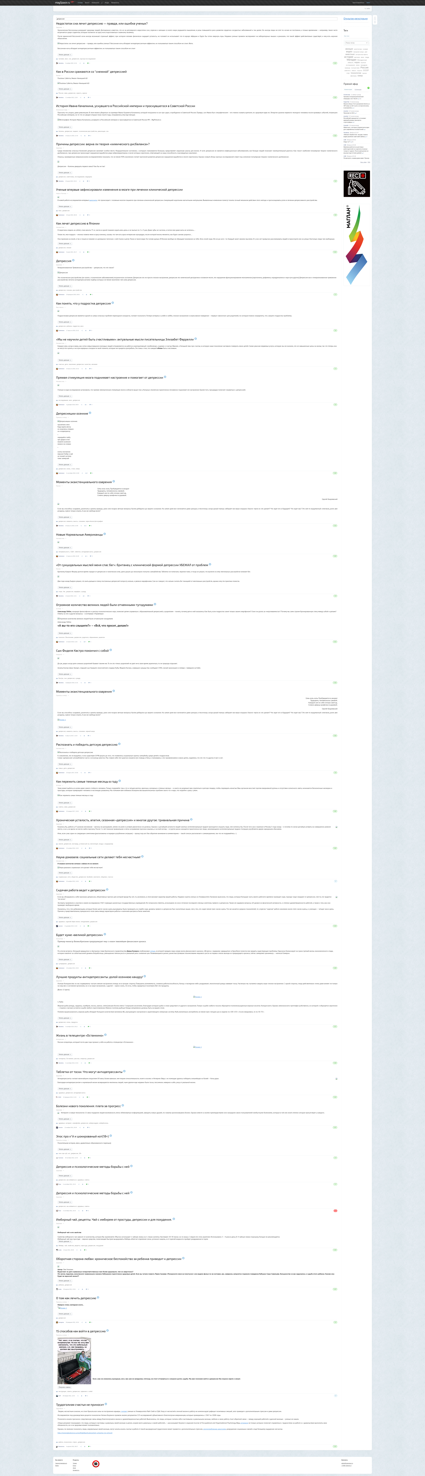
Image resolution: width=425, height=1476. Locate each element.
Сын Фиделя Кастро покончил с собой (82, 650)
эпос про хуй (63, 1153)
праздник (364, 65)
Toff (59, 1395)
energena (61, 1322)
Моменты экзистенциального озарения (84, 482)
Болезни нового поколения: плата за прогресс (88, 1106)
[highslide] (62, 719)
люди (367, 57)
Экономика (59, 939)
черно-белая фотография (94, 521)
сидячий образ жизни (73, 921)
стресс (74, 1442)
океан (358, 65)
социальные (63, 877)
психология (68, 1442)
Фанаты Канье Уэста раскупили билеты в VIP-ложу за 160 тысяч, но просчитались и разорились (357, 106)
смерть (354, 70)
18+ (80, 1153)
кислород (75, 844)
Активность (115, 3)
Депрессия (63, 261)
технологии (356, 73)
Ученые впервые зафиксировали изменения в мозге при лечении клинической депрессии (119, 189)
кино (362, 57)
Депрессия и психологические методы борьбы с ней (92, 1166)
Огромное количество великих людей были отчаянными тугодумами (104, 604)
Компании (95, 3)
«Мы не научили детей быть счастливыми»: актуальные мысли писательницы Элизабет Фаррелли (125, 339)
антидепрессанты (87, 552)
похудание (99, 1245)
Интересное (60, 1039)
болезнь (61, 131)
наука (357, 62)
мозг (66, 59)
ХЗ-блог (58, 609)
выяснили (93, 200)
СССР (366, 70)
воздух (101, 844)
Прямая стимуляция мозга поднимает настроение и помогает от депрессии (109, 377)
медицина (88, 177)
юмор (360, 76)
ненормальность (64, 552)
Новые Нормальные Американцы (79, 534)
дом (366, 52)
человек (61, 59)
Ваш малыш (60, 307)
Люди (107, 3)
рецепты (77, 1245)
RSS (369, 162)
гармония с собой (86, 1391)
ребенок (69, 326)
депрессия (75, 59)
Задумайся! (59, 1409)
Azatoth (346, 125)
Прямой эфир (351, 83)
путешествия (355, 68)
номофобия (76, 1123)
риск (81, 326)
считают (124, 1411)
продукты (74, 1022)
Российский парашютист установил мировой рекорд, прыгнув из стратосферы (355, 120)
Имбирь (61, 1245)
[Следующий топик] (375, 21)
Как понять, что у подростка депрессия (83, 303)
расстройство (77, 290)
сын (65, 678)
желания (94, 364)
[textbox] (356, 42)
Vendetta (346, 132)
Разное (58, 75)
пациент (75, 131)
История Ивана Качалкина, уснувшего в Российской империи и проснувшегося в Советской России (125, 106)
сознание (82, 521)
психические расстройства (88, 131)
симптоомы (70, 177)
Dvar (59, 1184)
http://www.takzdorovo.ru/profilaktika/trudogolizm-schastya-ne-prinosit (85, 1433)
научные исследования (88, 59)
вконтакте (97, 877)
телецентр (62, 1058)
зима (65, 93)
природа (347, 68)
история (348, 57)
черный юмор (90, 731)
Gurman (60, 1157)
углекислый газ (84, 844)
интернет (69, 1123)
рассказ (76, 1058)
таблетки (78, 552)
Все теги (346, 36)
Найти (368, 8)
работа (61, 1442)
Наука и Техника (61, 193)
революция (101, 131)
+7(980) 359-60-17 (346, 1465)
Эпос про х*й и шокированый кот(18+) (82, 1136)
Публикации (358, 89)
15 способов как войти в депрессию (81, 1331)
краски (84, 93)
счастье (61, 364)
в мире (365, 49)
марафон (77, 591)
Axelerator (347, 94)
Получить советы (64, 1387)
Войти (368, 2)
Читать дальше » (65, 54)
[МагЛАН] (357, 196)
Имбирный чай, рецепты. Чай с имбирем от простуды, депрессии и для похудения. (114, 1219)
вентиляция (94, 844)
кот (69, 1153)
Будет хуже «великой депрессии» (79, 934)
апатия (61, 844)
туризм (364, 73)
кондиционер (108, 844)
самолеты (347, 70)
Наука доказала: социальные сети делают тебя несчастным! (98, 857)
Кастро (61, 678)
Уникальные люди (61, 110)
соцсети (359, 70)
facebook (90, 877)
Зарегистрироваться (358, 2)
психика (69, 290)
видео (349, 51)
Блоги (87, 3)
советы (61, 807)
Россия (364, 67)
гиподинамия (85, 921)
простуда (84, 1245)
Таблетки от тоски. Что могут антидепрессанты (89, 1071)
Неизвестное (60, 227)
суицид (83, 591)
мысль (75, 521)
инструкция (62, 1391)
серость (79, 93)
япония (69, 248)
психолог (62, 637)
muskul (346, 111)
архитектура (358, 49)
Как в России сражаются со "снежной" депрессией (91, 71)
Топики (80, 3)
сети (69, 877)
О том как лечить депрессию (76, 1298)
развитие (102, 637)
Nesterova (61, 1446)
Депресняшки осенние (72, 413)
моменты (69, 521)
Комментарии (348, 89)
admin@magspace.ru (347, 1463)
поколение (72, 364)
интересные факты (362, 54)
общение (104, 877)
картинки (357, 57)
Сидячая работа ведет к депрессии (80, 890)
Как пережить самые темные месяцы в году (87, 781)
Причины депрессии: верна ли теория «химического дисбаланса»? (103, 144)
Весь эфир (363, 162)
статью (152, 951)
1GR (345, 140)
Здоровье (59, 27)
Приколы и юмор (61, 417)
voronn (60, 926)
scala (59, 1250)
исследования (79, 177)
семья (61, 768)
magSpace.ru (62, 2)
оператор (83, 1058)
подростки (76, 326)
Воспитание (69, 637)
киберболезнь (103, 1123)
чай (66, 1245)
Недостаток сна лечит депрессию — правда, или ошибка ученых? (102, 23)
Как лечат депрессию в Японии (78, 223)
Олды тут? (347, 142)
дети (66, 364)
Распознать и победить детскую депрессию (86, 744)
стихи (73, 469)
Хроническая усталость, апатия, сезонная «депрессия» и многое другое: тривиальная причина (122, 820)
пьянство (88, 364)
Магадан (351, 59)
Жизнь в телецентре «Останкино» (79, 1035)
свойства (71, 1245)
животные (350, 54)
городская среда (358, 52)
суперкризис (63, 963)
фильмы (354, 76)
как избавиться (72, 1180)
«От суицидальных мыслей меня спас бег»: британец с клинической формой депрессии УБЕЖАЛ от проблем (132, 565)
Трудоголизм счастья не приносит (80, 1404)
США (348, 73)
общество (74, 877)
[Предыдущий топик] (375, 18)
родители (85, 637)
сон (70, 59)
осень (68, 469)
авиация (349, 49)
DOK (59, 1097)
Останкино (69, 1058)
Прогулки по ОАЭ (349, 113)
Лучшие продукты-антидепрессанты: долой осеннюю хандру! (99, 977)
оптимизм (244, 1423)
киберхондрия (93, 1123)
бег (64, 591)
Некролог (59, 654)
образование (93, 637)
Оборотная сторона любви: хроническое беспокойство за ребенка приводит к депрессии (118, 1258)
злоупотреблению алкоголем (214, 1429)
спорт (60, 591)
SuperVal (346, 102)
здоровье (62, 921)
